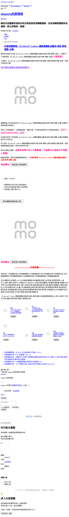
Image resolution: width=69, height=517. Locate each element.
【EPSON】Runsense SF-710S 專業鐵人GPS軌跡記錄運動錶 (15, 311)
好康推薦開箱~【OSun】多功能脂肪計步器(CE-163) (22, 352)
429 (4, 333)
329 (54, 308)
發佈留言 (3, 409)
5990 (11, 308)
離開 (10, 513)
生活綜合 (15, 31)
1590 (54, 331)
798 (33, 306)
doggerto (3, 374)
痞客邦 (14, 385)
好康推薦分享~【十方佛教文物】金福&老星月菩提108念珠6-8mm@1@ (29, 364)
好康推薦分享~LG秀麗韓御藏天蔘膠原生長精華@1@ (23, 362)
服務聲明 (51, 490)
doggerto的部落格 (12, 13)
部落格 (6, 36)
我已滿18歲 (4, 513)
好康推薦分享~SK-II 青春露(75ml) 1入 (17, 355)
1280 (33, 333)
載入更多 (3, 398)
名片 (5, 38)
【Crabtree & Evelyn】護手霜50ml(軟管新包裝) (59, 311)
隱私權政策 (45, 490)
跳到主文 (3, 19)
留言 (19, 385)
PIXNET (21, 490)
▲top (2, 394)
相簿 (5, 34)
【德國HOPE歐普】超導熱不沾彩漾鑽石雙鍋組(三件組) (58, 334)
